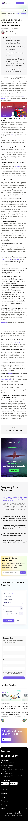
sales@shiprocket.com (8, 765)
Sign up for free (6, 739)
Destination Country (7, 599)
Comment (5, 645)
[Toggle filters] (25, 10)
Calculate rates (8, 620)
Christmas (17, 166)
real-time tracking (17, 343)
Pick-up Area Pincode (8, 593)
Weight (5, 605)
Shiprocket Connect (5, 703)
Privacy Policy (16, 812)
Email (4, 659)
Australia (16, 259)
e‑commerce (16, 126)
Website (5, 665)
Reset (18, 620)
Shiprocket (20, 33)
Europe (7, 259)
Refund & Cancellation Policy (14, 813)
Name (4, 653)
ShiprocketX (4, 322)
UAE (11, 259)
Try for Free (20, 3)
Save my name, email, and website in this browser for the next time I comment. (13, 673)
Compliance (22, 812)
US (3, 259)
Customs (10, 373)
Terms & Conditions (7, 812)
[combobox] (13, 602)
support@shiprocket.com (9, 762)
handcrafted (13, 134)
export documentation (6, 379)
